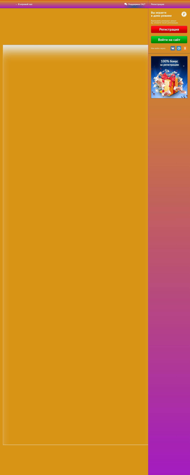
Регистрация (169, 29)
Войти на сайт (169, 39)
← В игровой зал (23, 4)
